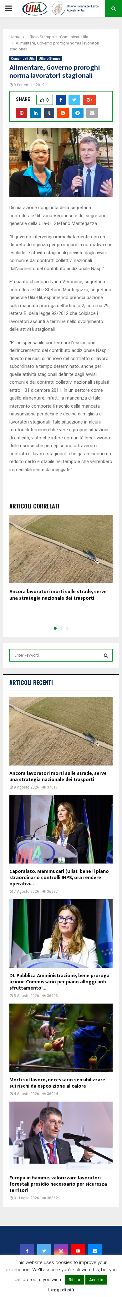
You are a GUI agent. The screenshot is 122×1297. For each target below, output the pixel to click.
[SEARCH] (106, 655)
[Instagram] (61, 1251)
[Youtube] (78, 1251)
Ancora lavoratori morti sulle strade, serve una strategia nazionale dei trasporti (58, 595)
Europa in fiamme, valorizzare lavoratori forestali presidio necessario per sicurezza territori (58, 1184)
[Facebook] (27, 1251)
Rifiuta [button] (74, 1279)
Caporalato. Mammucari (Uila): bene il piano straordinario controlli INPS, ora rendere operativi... (59, 877)
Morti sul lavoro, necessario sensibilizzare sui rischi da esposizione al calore (57, 1083)
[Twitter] (44, 1251)
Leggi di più (61, 1290)
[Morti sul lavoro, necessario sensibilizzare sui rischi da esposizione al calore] (61, 1038)
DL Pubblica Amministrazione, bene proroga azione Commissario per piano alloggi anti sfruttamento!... (59, 982)
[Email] (95, 1251)
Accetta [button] (96, 1279)
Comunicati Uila (23, 58)
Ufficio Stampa (49, 58)
